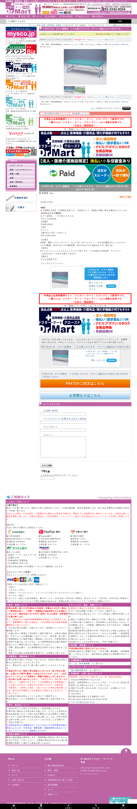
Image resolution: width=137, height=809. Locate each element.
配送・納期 (111, 4)
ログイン (49, 4)
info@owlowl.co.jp (85, 702)
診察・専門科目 (48, 25)
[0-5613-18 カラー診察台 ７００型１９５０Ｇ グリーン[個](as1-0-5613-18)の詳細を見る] (60, 273)
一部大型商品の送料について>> (56, 113)
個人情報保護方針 (124, 4)
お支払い (101, 4)
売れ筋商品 (67, 16)
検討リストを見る (67, 34)
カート (39, 16)
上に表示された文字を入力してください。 (60, 475)
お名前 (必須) (51, 410)
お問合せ (99, 16)
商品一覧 (25, 16)
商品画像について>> (80, 113)
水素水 (21, 207)
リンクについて (91, 774)
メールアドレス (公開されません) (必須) (65, 419)
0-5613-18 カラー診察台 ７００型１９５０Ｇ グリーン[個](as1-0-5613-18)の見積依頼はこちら (101, 274)
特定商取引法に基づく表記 (86, 4)
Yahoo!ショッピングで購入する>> (101, 40)
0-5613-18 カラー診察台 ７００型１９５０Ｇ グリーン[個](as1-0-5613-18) (101, 353)
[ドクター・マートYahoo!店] (21, 134)
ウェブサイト (51, 427)
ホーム (12, 16)
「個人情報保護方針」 (79, 670)
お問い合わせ (18, 780)
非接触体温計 (21, 198)
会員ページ (59, 4)
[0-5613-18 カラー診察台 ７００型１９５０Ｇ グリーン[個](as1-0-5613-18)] (85, 346)
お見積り (52, 16)
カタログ (126, 108)
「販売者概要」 (84, 663)
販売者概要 (70, 4)
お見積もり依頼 (119, 44)
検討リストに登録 (49, 34)
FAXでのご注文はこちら (85, 383)
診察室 (58, 25)
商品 (39, 25)
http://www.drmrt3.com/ (98, 768)
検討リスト (84, 16)
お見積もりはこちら (85, 395)
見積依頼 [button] (111, 286)
